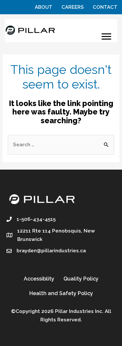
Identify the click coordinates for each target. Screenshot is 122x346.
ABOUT (43, 7)
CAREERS (72, 7)
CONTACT (105, 7)
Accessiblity (39, 279)
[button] (106, 36)
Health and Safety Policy (61, 293)
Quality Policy (81, 279)
